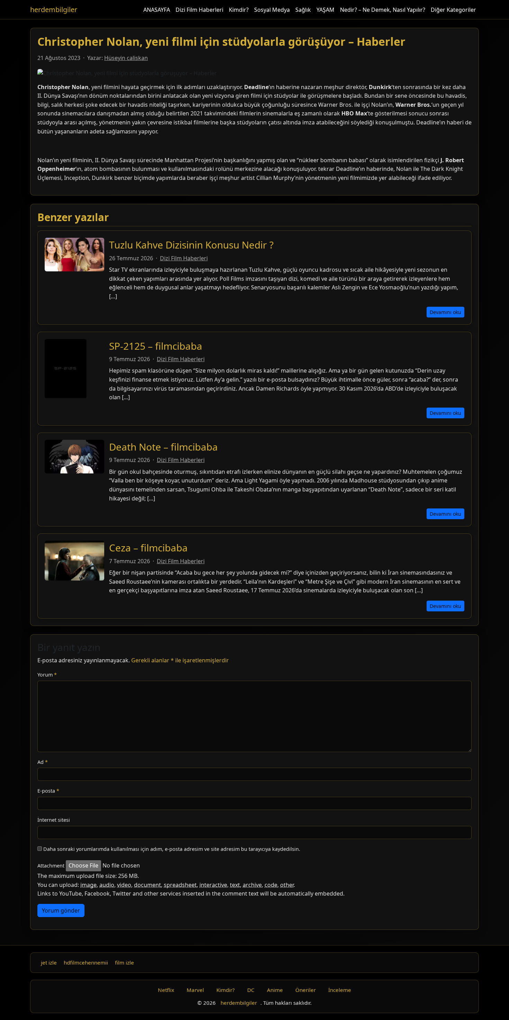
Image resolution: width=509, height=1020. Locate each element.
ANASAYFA (156, 10)
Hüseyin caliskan (126, 58)
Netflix (166, 989)
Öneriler (305, 989)
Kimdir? (239, 10)
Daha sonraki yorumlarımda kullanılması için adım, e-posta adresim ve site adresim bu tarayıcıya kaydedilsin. (171, 849)
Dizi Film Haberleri (199, 10)
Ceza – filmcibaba (148, 547)
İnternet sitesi (53, 820)
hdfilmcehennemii (86, 962)
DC (250, 989)
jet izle (49, 962)
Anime (275, 989)
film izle (124, 962)
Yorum (47, 674)
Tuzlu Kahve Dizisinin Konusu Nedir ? (191, 244)
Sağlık (303, 10)
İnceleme (339, 989)
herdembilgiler (53, 9)
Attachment (50, 865)
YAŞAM (325, 10)
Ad (42, 762)
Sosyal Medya (272, 10)
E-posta (48, 790)
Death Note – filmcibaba (163, 446)
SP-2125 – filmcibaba (155, 345)
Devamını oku (445, 312)
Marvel (195, 989)
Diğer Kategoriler (453, 10)
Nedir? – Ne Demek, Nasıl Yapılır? (382, 10)
